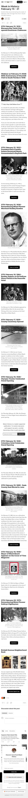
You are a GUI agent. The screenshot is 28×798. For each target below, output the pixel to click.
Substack (7, 795)
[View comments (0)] (7, 22)
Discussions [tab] (12, 731)
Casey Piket (7, 18)
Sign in (25, 2)
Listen (24, 18)
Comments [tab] (4, 713)
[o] (24, 737)
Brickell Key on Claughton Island (9, 746)
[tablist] (7, 713)
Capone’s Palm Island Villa (9, 735)
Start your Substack (10, 791)
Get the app (21, 791)
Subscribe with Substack (15, 777)
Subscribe (19, 2)
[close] (24, 749)
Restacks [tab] (11, 713)
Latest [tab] (6, 731)
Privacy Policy (16, 783)
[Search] (25, 731)
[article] (14, 738)
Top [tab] (3, 731)
